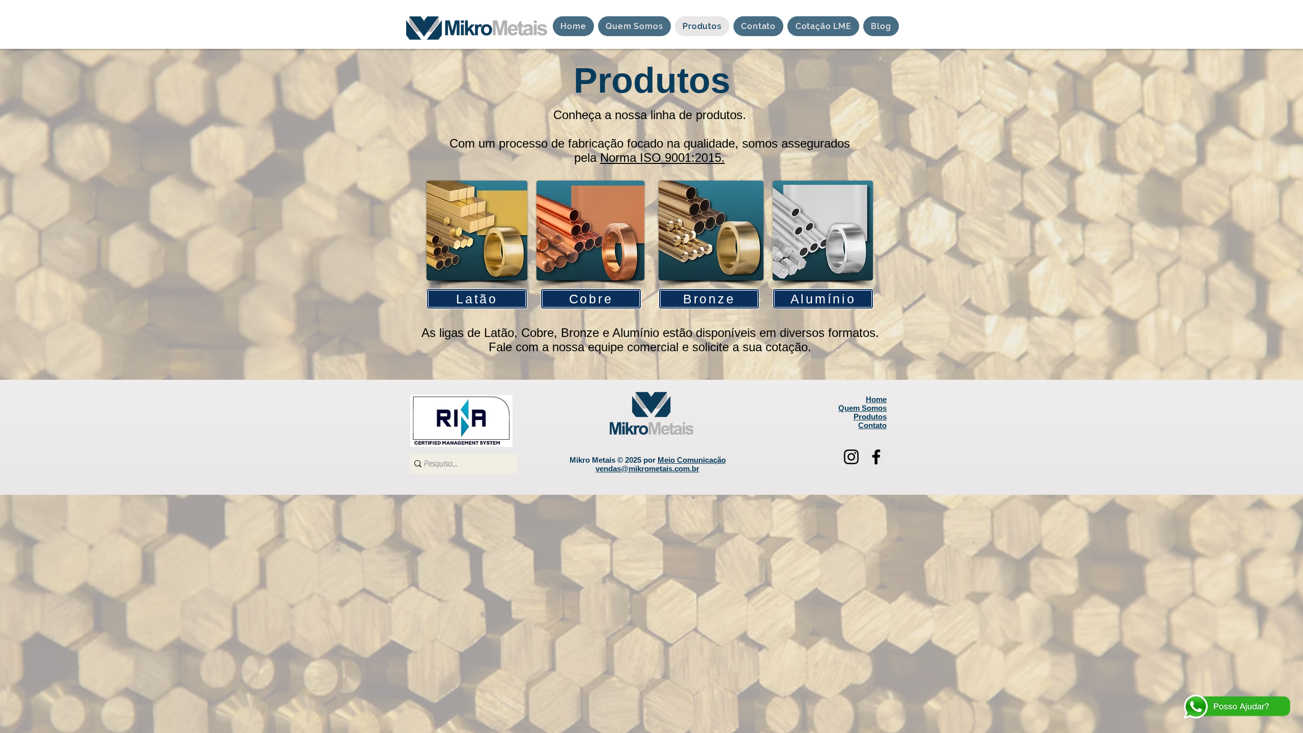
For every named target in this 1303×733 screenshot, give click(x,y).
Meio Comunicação (692, 460)
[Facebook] (876, 457)
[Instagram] (851, 457)
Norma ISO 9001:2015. (662, 157)
